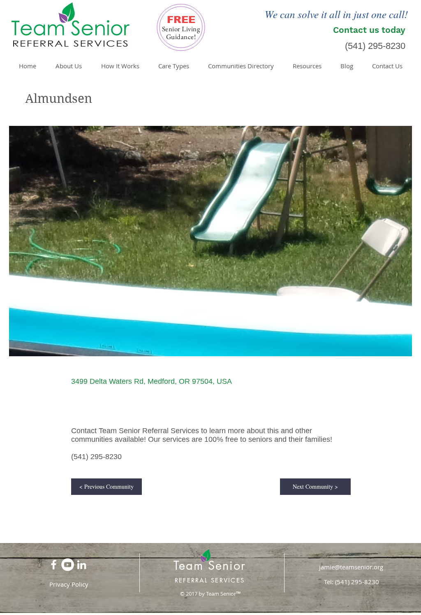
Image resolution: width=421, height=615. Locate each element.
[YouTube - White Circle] (67, 564)
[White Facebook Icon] (53, 564)
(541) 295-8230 (375, 46)
